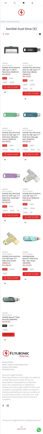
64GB (11, 78)
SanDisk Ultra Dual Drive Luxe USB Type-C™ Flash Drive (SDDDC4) (32, 195)
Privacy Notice (7, 362)
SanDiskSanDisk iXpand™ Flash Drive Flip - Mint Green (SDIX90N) (30, 259)
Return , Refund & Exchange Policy (15, 365)
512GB (25, 89)
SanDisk (5, 63)
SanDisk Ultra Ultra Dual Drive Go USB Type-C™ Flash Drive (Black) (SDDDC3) (31, 70)
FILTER (7, 34)
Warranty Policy (8, 369)
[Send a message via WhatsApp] (39, 430)
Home (3, 22)
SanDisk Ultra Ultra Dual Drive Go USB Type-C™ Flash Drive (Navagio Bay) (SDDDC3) (31, 135)
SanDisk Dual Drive (13, 22)
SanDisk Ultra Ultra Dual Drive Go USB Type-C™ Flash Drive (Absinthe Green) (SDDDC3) (11, 135)
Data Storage (7, 65)
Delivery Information (10, 367)
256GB (12, 82)
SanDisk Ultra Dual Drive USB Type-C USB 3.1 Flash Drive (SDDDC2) (11, 69)
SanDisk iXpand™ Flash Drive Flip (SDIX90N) (11, 318)
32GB (4, 78)
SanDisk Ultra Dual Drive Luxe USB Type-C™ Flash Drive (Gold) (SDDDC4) (11, 259)
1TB (31, 89)
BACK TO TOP (21, 429)
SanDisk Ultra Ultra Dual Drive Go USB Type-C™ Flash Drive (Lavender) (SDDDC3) (11, 196)
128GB (5, 82)
